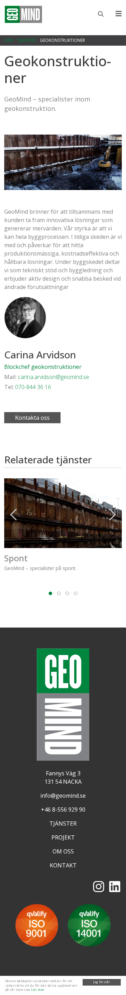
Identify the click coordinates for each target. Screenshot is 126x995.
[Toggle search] (100, 14)
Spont (16, 558)
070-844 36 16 (33, 387)
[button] (50, 591)
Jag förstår (101, 982)
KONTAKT (63, 865)
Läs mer (37, 990)
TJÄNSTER (26, 40)
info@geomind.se (63, 795)
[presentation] (14, 514)
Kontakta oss (32, 417)
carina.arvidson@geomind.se (53, 377)
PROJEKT (63, 837)
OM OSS (63, 851)
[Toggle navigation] (118, 14)
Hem (8, 40)
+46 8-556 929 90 (63, 809)
